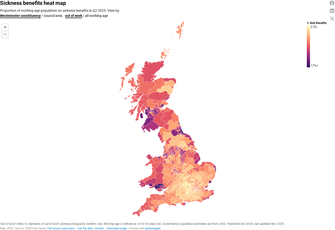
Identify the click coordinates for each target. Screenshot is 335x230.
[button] (99, 228)
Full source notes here (61, 228)
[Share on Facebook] (332, 3)
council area (53, 16)
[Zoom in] (5, 27)
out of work (73, 16)
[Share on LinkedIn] (332, 11)
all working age (96, 16)
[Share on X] (332, 19)
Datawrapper (153, 228)
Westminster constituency (20, 16)
